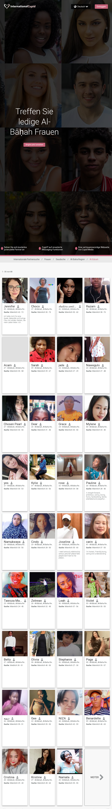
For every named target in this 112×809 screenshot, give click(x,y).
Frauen (47, 259)
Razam (90, 306)
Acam (8, 365)
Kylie (34, 483)
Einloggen (101, 6)
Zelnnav (36, 600)
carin (89, 542)
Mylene (91, 424)
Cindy (35, 542)
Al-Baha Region (77, 259)
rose (62, 483)
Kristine (36, 777)
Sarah (35, 365)
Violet (90, 600)
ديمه (6, 718)
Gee (33, 718)
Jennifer (9, 306)
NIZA (62, 718)
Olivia (35, 659)
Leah (62, 600)
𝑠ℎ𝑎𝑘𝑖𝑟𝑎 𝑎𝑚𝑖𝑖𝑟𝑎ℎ (68, 306)
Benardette (93, 718)
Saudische (60, 259)
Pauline (91, 483)
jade (61, 365)
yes (6, 483)
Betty (7, 659)
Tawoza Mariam (13, 600)
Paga (89, 659)
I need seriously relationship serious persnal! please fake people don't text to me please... (69, 555)
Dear (34, 424)
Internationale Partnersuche (27, 259)
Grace (62, 424)
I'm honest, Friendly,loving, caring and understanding (96, 553)
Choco (35, 306)
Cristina (9, 777)
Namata (64, 777)
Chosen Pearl (13, 424)
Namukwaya (12, 542)
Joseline (64, 542)
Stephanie (65, 659)
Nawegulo (93, 365)
